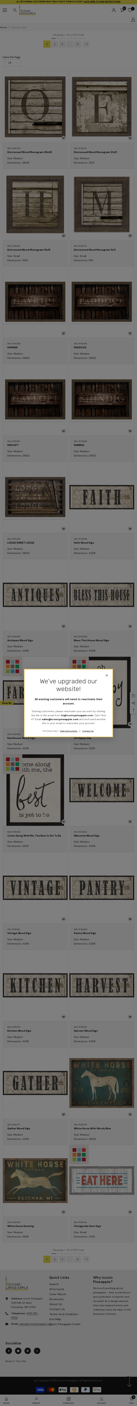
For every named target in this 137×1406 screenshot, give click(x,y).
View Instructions (68, 730)
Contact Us (88, 730)
